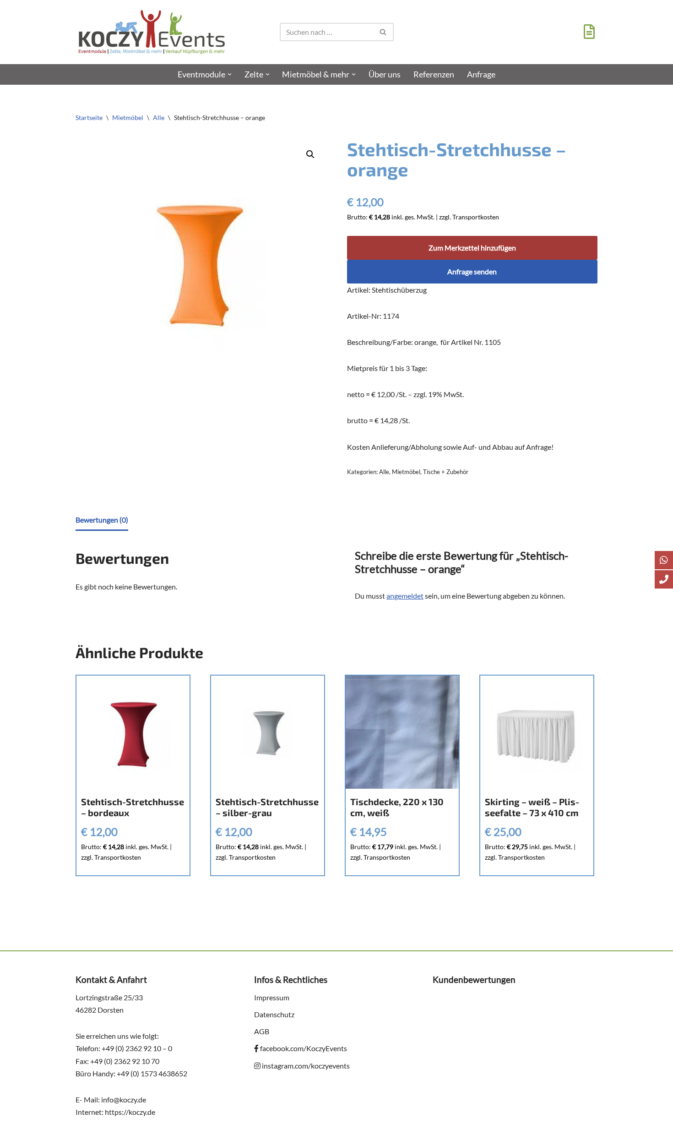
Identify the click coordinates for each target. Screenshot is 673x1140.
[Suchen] (383, 32)
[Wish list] (587, 34)
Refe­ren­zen (433, 74)
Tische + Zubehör (445, 471)
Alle (158, 117)
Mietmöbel (127, 117)
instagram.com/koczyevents (305, 1065)
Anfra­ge (481, 74)
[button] (230, 74)
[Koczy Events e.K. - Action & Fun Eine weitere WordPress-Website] (152, 32)
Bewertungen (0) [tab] (102, 519)
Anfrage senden (472, 271)
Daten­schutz (274, 1014)
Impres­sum (271, 997)
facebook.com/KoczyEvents (303, 1048)
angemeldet (404, 595)
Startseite (89, 117)
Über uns (385, 74)
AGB (261, 1031)
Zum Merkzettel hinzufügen (472, 247)
